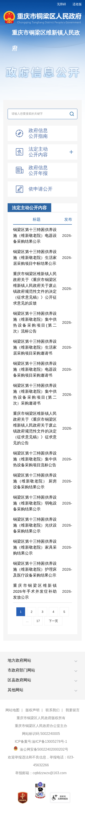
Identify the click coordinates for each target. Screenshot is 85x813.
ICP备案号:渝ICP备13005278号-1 (41, 741)
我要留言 (73, 710)
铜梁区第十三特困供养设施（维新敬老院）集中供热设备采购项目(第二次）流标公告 (35, 322)
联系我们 (53, 710)
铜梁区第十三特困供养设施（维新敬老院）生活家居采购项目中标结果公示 (35, 258)
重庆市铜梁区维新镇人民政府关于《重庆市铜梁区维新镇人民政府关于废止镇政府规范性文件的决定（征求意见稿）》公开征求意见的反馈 (35, 288)
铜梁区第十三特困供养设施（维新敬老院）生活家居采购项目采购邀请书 (35, 347)
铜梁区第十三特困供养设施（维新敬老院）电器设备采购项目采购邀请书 (35, 369)
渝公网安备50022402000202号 (43, 749)
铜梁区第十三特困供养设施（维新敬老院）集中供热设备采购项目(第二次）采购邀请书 (35, 394)
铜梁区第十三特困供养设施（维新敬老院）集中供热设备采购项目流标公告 (35, 459)
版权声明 (32, 710)
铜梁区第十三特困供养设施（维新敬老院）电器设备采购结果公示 (35, 235)
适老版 (77, 4)
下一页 (53, 621)
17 (38, 621)
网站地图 (12, 710)
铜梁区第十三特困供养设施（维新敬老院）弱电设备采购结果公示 (35, 503)
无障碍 (61, 4)
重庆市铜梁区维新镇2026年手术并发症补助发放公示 (35, 591)
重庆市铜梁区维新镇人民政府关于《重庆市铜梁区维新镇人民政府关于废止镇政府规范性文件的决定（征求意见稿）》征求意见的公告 (35, 428)
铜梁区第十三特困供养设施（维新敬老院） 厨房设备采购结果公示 (35, 481)
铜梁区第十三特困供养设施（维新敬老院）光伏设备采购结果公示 (35, 525)
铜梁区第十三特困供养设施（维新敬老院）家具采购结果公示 (35, 547)
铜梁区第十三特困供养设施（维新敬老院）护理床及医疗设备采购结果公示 (35, 569)
